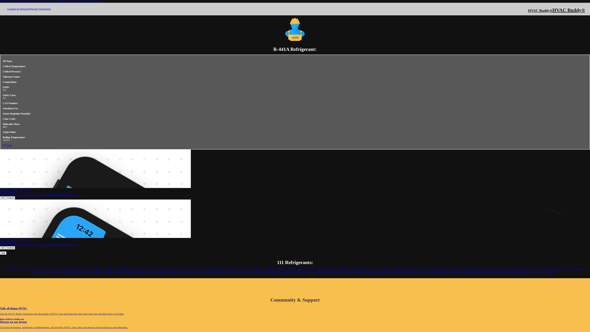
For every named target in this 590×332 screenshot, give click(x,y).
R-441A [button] (328, 272)
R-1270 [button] (108, 269)
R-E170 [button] (551, 272)
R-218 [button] (184, 269)
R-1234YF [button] (66, 269)
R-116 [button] (40, 269)
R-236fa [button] (230, 269)
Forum (97, 1)
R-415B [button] (578, 269)
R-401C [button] (301, 269)
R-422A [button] (109, 272)
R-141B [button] (136, 269)
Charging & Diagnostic (27, 1)
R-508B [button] (454, 272)
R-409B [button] (467, 269)
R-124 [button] (90, 269)
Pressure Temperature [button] (40, 9)
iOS (3, 198)
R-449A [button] (380, 272)
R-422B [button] (119, 272)
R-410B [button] (495, 269)
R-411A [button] (505, 269)
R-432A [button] (244, 272)
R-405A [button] (364, 269)
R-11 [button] (6, 269)
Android (10, 198)
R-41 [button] (476, 269)
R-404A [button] (353, 269)
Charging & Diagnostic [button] (18, 9)
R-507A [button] (433, 272)
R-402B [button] (322, 269)
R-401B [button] (291, 269)
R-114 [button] (23, 269)
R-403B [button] (343, 269)
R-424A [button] (161, 272)
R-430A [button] (223, 272)
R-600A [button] (504, 272)
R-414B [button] (557, 269)
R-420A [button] (77, 272)
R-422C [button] (129, 272)
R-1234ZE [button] (79, 269)
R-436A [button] (286, 272)
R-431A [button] (234, 272)
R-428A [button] (202, 272)
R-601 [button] (514, 272)
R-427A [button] (192, 272)
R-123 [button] (56, 269)
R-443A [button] (348, 272)
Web (3, 253)
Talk (92, 1)
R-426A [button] (181, 272)
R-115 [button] (31, 269)
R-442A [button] (338, 272)
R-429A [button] (213, 272)
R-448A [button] (369, 272)
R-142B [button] (146, 269)
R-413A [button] (537, 269)
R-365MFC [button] (268, 269)
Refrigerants (65, 1)
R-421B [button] (98, 272)
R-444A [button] (359, 272)
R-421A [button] (88, 272)
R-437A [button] (307, 272)
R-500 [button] (389, 272)
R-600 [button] (495, 272)
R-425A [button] (171, 272)
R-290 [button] (250, 269)
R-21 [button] (176, 269)
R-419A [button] (67, 272)
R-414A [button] (547, 269)
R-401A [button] (281, 269)
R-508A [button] (444, 272)
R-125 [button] (99, 269)
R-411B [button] (516, 269)
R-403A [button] (333, 269)
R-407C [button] (405, 269)
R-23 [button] (210, 269)
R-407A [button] (385, 269)
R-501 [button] (398, 272)
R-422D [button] (140, 272)
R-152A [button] (167, 269)
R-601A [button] (523, 272)
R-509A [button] (464, 272)
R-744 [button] (542, 272)
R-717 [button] (533, 272)
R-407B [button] (395, 269)
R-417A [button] (46, 272)
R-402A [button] (312, 269)
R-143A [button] (157, 269)
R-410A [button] (485, 269)
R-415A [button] (568, 269)
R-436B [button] (296, 272)
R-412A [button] (526, 269)
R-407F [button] (436, 269)
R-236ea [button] (219, 269)
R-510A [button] (475, 272)
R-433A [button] (255, 272)
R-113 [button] (15, 269)
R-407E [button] (426, 269)
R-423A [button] (150, 272)
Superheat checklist (80, 1)
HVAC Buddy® (8, 1)
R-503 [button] (415, 272)
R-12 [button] (47, 269)
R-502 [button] (406, 272)
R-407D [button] (416, 269)
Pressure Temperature (49, 1)
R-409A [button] (457, 269)
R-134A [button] (126, 269)
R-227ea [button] (201, 269)
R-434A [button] (265, 272)
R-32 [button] (258, 269)
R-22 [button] (192, 269)
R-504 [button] (424, 272)
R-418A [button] (57, 272)
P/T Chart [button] (7, 145)
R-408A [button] (446, 269)
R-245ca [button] (240, 269)
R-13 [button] (116, 269)
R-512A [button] (485, 272)
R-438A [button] (317, 272)
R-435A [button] (275, 272)
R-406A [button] (374, 269)
